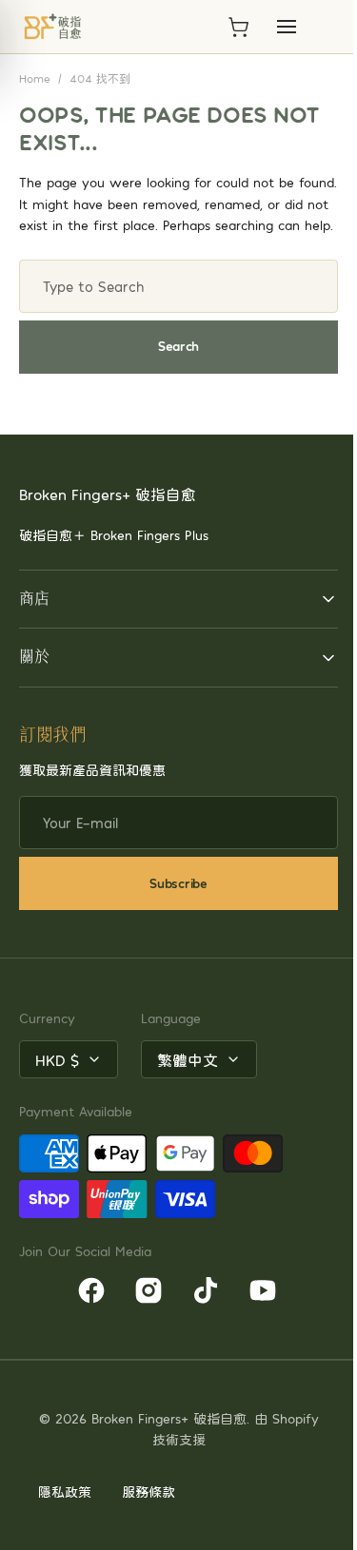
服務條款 (148, 1512)
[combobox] (178, 286)
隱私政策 (64, 1512)
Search (178, 346)
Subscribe (171, 904)
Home (34, 78)
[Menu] (286, 27)
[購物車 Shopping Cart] (238, 26)
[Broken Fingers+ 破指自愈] (53, 27)
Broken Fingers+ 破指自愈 (187, 1439)
